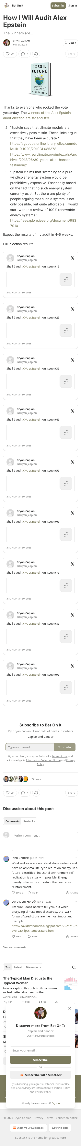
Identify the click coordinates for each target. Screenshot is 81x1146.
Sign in (72, 5)
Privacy (38, 1118)
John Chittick (20, 858)
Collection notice (67, 1118)
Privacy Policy (43, 1092)
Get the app (60, 1128)
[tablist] (20, 821)
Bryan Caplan (21, 40)
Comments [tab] (12, 821)
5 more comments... (16, 947)
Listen (72, 42)
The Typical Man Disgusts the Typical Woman (27, 980)
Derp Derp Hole (22, 901)
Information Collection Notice (53, 1088)
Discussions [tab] (33, 967)
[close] (69, 1008)
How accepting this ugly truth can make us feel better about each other (30, 990)
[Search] (74, 967)
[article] (40, 990)
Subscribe (58, 5)
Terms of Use (62, 1084)
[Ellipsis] (76, 858)
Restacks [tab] (29, 821)
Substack (21, 1137)
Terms (49, 1118)
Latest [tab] (18, 967)
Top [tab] (8, 967)
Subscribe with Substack (43, 1075)
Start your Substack (30, 1128)
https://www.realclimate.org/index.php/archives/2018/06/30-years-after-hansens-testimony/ (43, 159)
